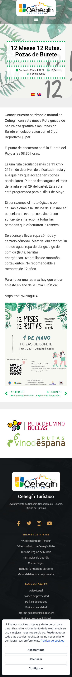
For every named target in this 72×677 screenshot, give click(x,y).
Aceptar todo (36, 649)
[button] (36, 19)
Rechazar (36, 659)
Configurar (36, 668)
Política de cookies (52, 640)
